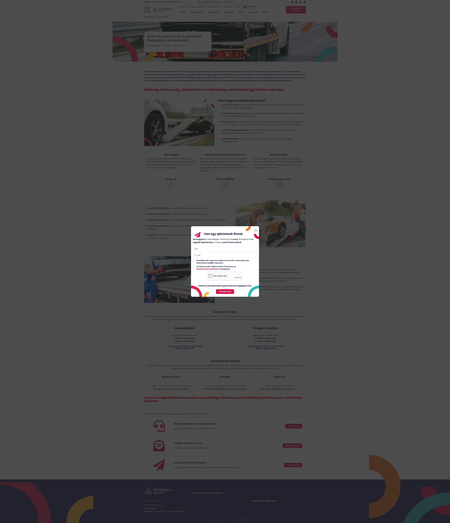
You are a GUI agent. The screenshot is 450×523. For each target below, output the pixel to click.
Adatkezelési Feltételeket (207, 269)
